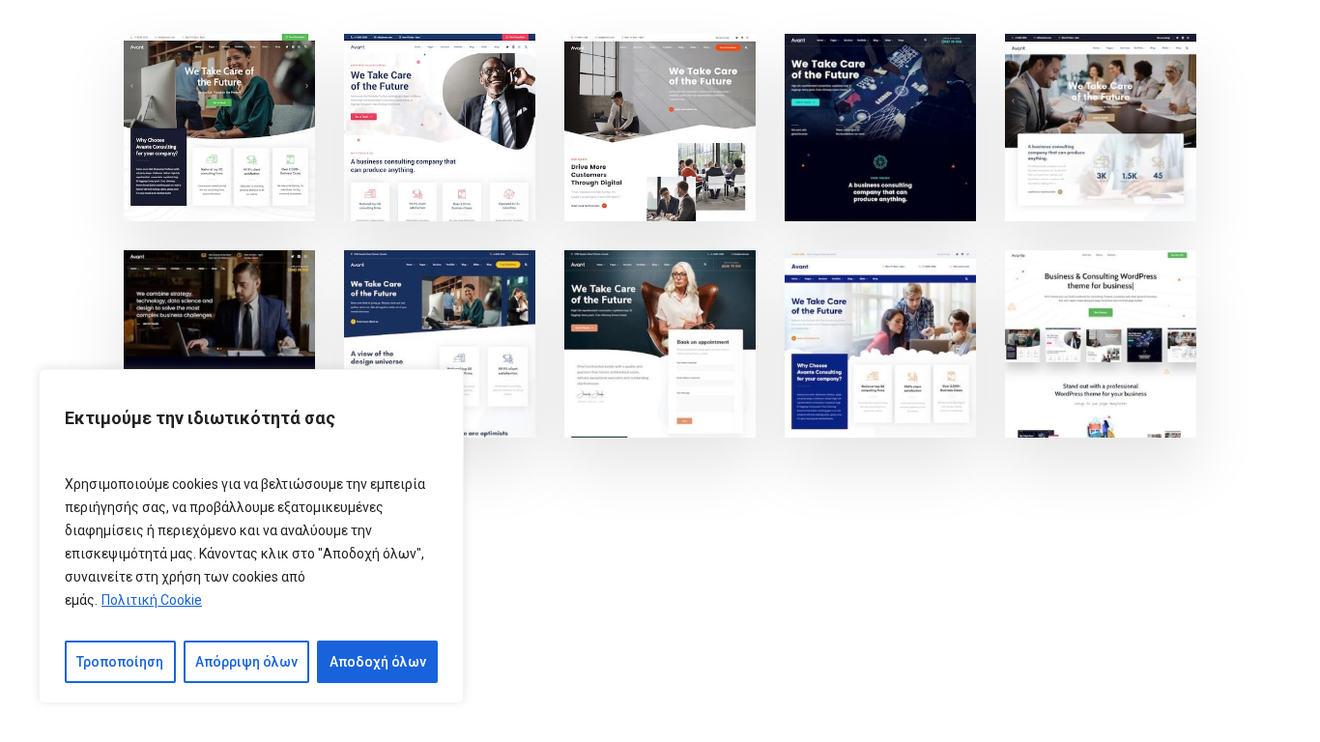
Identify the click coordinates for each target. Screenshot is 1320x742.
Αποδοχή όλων (378, 662)
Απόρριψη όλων (246, 662)
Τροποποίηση (119, 662)
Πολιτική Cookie (151, 600)
